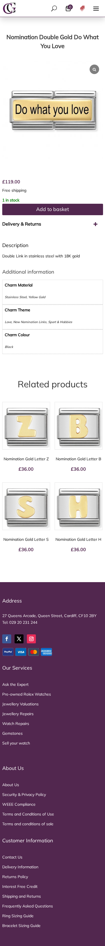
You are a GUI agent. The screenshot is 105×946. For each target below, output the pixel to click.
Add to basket (52, 209)
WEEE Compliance (19, 804)
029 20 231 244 (23, 622)
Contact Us (12, 857)
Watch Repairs (15, 723)
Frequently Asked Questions (27, 906)
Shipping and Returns (21, 896)
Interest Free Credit (20, 886)
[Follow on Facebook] (6, 638)
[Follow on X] (19, 638)
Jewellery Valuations (20, 703)
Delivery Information (20, 866)
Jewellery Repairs (18, 713)
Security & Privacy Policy (24, 794)
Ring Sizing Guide (18, 915)
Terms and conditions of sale (27, 823)
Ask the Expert (15, 684)
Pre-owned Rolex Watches (26, 694)
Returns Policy (15, 876)
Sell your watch (16, 743)
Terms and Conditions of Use (28, 814)
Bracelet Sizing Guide (21, 925)
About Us (10, 784)
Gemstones (12, 733)
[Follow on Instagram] (31, 638)
